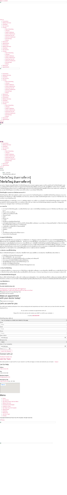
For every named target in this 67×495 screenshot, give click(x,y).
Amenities (5, 24)
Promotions (5, 21)
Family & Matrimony (10, 33)
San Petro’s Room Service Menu (10, 401)
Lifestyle (7, 30)
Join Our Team (5, 359)
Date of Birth (3, 335)
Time (1, 348)
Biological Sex (3, 339)
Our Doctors (6, 26)
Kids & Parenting (9, 29)
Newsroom (5, 41)
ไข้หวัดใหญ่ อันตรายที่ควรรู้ (6, 318)
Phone (1, 331)
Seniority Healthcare (10, 37)
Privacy (3, 420)
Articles (4, 27)
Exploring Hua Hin (9, 35)
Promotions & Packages (8, 404)
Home (4, 398)
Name (1, 322)
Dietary (7, 40)
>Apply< (56, 361)
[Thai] (2, 122)
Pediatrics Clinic (7, 406)
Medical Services (7, 22)
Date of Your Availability (6, 344)
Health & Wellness (9, 32)
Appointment (6, 43)
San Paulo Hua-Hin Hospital (9, 407)
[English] (1, 122)
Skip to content (4, 0)
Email (1, 326)
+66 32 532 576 (4, 369)
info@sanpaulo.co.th (5, 377)
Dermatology (8, 38)
